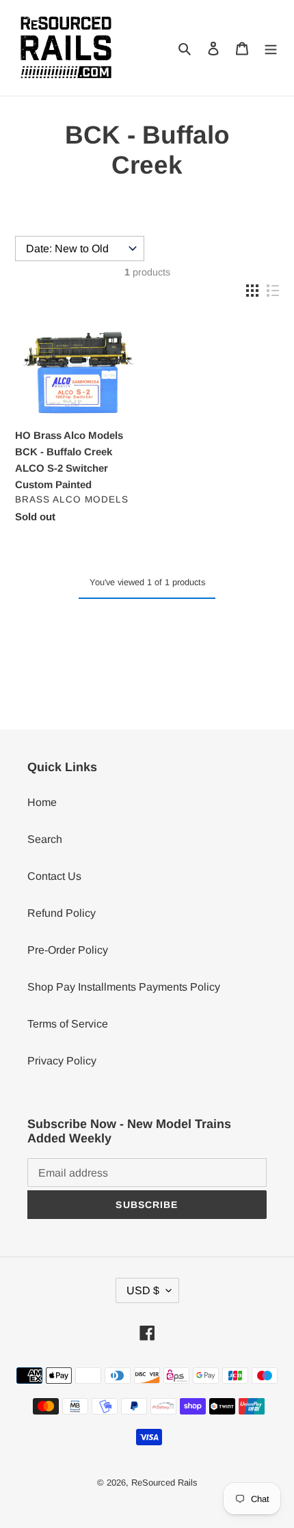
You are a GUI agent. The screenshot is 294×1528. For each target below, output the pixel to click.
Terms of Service (67, 1024)
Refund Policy (61, 913)
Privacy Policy (61, 1061)
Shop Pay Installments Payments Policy (123, 987)
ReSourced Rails (164, 1482)
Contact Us (54, 876)
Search (44, 839)
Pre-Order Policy (67, 950)
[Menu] (270, 48)
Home (42, 802)
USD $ (142, 1290)
